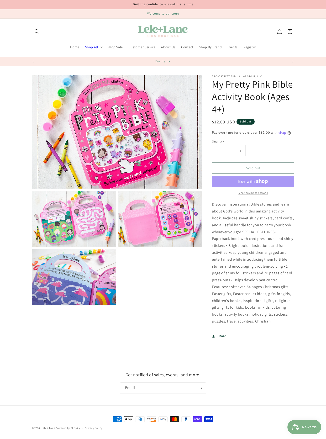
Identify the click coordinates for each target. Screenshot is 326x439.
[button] (37, 31)
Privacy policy (93, 428)
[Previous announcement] (33, 61)
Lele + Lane (48, 428)
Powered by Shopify (68, 428)
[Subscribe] (200, 387)
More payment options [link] (253, 193)
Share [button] (221, 336)
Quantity (218, 141)
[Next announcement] (292, 61)
